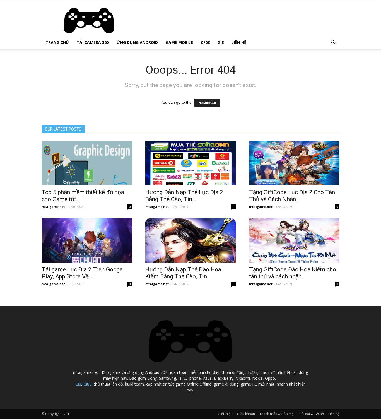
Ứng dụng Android (137, 42)
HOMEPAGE (207, 102)
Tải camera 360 (93, 42)
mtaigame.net (53, 206)
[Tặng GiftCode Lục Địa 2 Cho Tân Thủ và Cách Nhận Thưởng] (294, 163)
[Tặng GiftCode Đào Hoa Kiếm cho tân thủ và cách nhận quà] (294, 240)
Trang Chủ (57, 42)
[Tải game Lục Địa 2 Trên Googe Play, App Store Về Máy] (87, 240)
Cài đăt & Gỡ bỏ (311, 413)
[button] (332, 42)
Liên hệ (239, 42)
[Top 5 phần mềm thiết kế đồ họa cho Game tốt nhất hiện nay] (87, 163)
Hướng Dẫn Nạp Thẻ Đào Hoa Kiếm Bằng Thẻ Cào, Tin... (183, 273)
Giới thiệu (225, 413)
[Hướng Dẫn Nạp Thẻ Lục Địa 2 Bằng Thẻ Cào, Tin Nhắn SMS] (190, 163)
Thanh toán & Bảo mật (277, 413)
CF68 (205, 42)
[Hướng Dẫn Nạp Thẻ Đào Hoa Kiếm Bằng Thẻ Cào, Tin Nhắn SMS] (190, 240)
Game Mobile (179, 42)
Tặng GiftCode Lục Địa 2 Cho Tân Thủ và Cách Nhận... (292, 196)
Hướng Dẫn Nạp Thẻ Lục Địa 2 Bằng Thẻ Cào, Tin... (184, 196)
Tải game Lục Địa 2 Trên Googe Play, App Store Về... (82, 273)
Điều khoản (246, 413)
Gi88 (87, 384)
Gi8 (221, 42)
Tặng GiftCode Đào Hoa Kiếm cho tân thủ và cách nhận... (292, 273)
